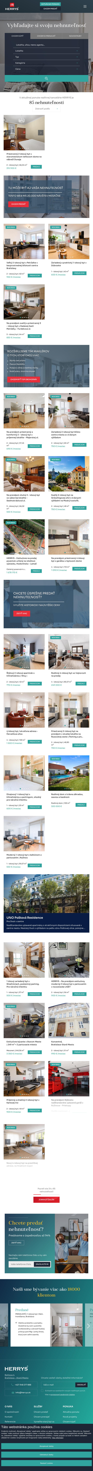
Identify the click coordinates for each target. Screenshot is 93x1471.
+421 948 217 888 (23, 1385)
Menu (86, 6)
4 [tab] (26, 148)
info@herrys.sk (23, 1392)
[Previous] (7, 132)
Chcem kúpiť (69, 1421)
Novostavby (75, 36)
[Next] (40, 132)
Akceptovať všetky (47, 1446)
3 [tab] (24, 148)
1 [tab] (20, 148)
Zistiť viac (16, 1243)
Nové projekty (70, 1417)
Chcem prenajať (42, 1417)
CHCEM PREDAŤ (18, 204)
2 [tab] (22, 148)
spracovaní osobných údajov (62, 1394)
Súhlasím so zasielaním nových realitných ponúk (65, 1391)
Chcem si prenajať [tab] (46, 36)
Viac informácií (57, 1438)
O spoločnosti (12, 1412)
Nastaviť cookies (46, 1463)
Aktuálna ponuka (71, 1412)
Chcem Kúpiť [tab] (17, 36)
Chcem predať (41, 1412)
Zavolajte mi (42, 1264)
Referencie (10, 1421)
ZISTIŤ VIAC (21, 613)
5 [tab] (28, 148)
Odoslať (81, 1385)
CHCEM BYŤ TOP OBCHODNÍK (23, 379)
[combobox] (46, 51)
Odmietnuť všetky (46, 1455)
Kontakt (8, 1417)
